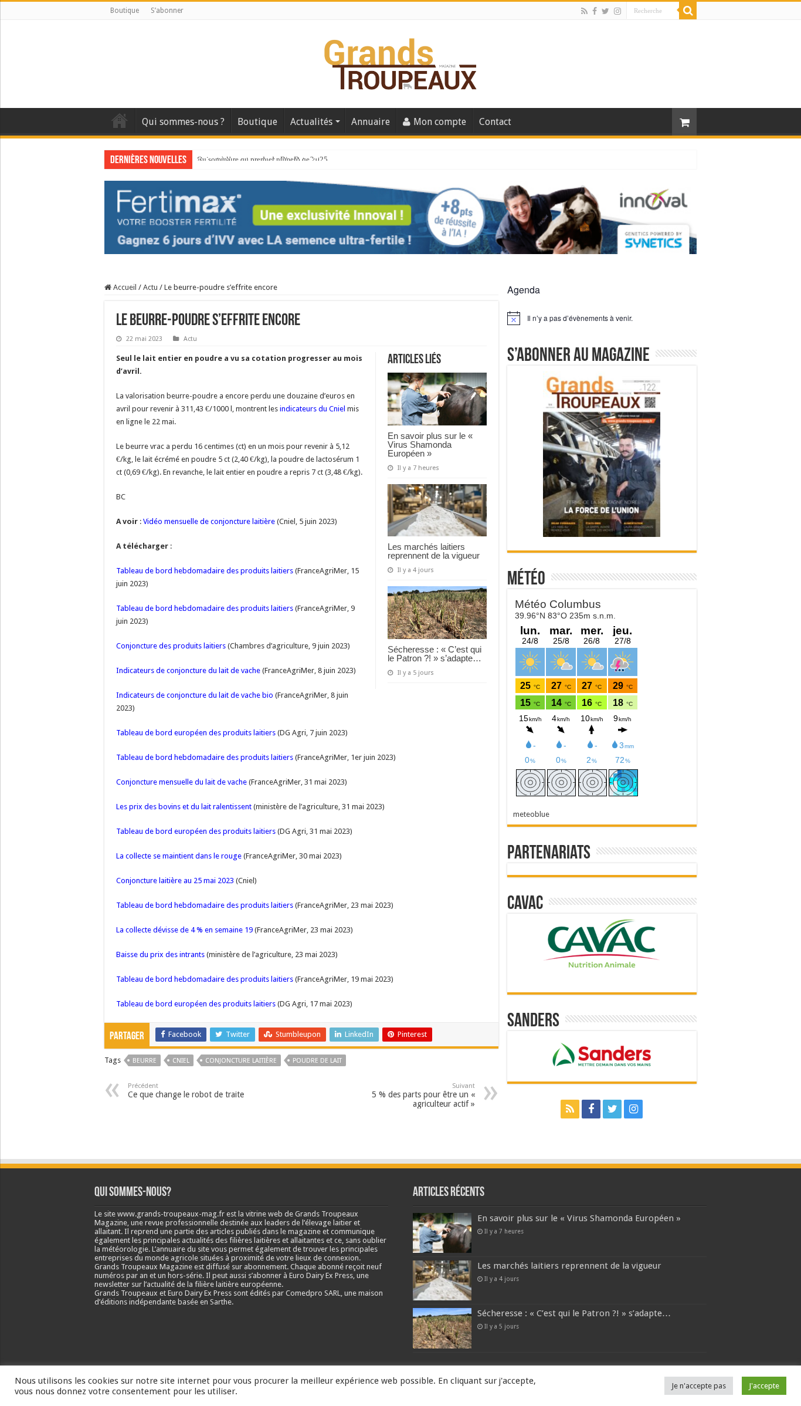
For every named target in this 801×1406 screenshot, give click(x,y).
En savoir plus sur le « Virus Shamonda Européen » (430, 444)
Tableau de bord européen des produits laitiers (196, 732)
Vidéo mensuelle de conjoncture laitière (209, 521)
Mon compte (439, 121)
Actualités (311, 121)
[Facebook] (594, 11)
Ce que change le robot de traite (186, 1090)
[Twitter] (605, 11)
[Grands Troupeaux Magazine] (401, 62)
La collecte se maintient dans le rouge (179, 855)
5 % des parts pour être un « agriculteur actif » (423, 1095)
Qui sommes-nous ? (183, 121)
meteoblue (531, 814)
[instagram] (617, 11)
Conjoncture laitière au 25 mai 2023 (175, 880)
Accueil (119, 120)
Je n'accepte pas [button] (698, 1385)
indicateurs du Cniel (312, 408)
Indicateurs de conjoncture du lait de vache (188, 670)
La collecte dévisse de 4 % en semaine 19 (184, 929)
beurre (145, 1060)
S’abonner (167, 10)
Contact (495, 121)
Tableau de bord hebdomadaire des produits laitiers (204, 570)
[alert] (602, 318)
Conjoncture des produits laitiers (171, 645)
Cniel (180, 1060)
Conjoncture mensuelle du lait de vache (181, 782)
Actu (150, 287)
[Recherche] (688, 10)
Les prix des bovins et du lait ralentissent (184, 806)
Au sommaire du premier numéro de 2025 (262, 159)
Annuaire (370, 121)
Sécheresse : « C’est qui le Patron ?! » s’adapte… (434, 653)
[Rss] (584, 11)
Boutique (124, 10)
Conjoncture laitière (241, 1060)
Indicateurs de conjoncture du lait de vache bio (194, 695)
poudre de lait (317, 1060)
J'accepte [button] (764, 1385)
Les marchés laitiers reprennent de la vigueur (434, 551)
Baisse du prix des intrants (160, 954)
